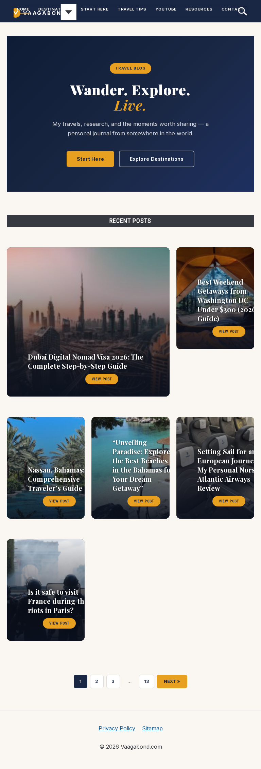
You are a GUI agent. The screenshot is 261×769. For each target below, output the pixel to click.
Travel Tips (132, 9)
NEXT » (172, 681)
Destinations (55, 9)
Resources (199, 9)
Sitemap (152, 728)
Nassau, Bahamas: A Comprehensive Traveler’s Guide (59, 479)
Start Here (95, 9)
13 (149, 682)
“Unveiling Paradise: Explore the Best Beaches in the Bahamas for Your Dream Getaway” (143, 465)
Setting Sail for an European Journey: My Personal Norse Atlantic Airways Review (228, 470)
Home (23, 9)
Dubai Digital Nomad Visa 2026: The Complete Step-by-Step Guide (85, 361)
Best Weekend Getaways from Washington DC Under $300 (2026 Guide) (226, 300)
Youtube (166, 9)
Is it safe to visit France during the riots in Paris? (58, 601)
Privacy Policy (117, 728)
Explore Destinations (157, 159)
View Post (102, 379)
